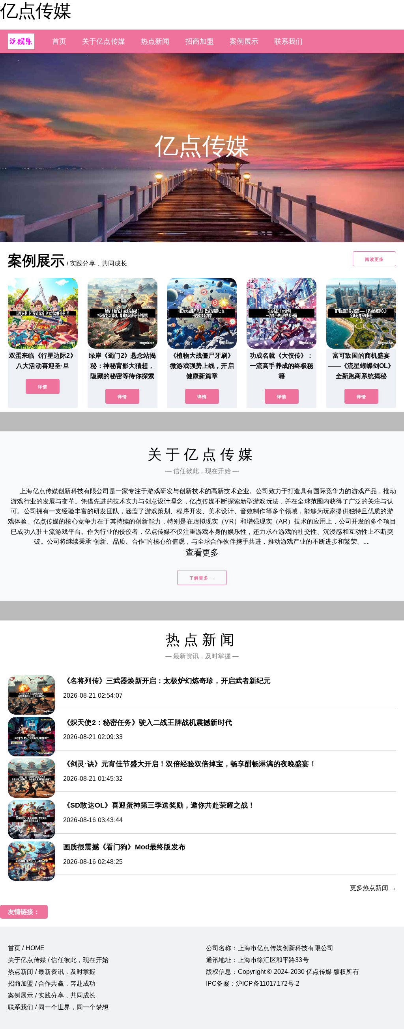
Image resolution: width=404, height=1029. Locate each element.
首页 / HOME (26, 948)
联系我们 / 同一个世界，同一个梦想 (58, 1007)
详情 (42, 386)
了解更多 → (202, 578)
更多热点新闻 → (373, 887)
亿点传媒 (35, 10)
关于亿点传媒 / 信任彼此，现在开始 (58, 960)
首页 (59, 41)
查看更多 (202, 552)
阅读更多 (374, 259)
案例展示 (244, 41)
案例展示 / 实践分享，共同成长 (52, 995)
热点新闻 (155, 41)
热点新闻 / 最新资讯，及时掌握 (52, 971)
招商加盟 (199, 41)
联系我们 (288, 41)
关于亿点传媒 (103, 41)
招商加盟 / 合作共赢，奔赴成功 (52, 983)
